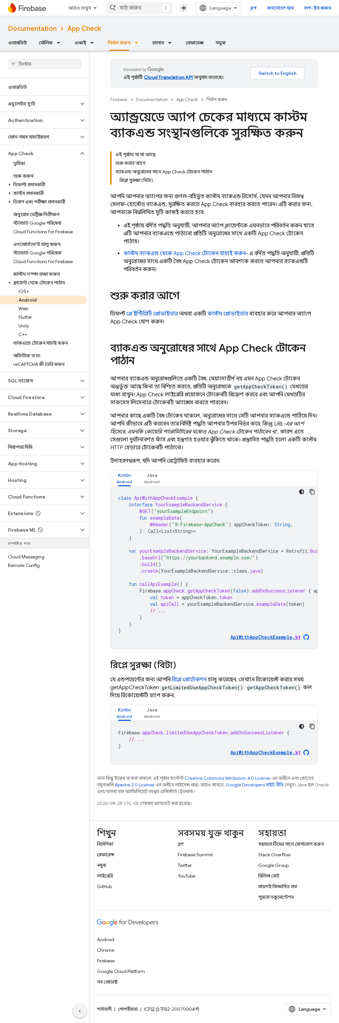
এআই (80, 43)
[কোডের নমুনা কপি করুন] (312, 491)
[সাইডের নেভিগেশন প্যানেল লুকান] (79, 1011)
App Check (84, 29)
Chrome (105, 950)
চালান (158, 43)
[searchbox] (44, 64)
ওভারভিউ (17, 43)
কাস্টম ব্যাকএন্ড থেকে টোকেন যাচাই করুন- (185, 253)
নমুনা (220, 43)
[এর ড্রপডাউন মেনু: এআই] (94, 43)
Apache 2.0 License (134, 785)
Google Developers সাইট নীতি (255, 785)
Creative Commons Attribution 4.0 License (227, 778)
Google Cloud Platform (121, 971)
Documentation (32, 29)
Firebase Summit (195, 855)
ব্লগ (253, 8)
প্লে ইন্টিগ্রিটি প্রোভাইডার (152, 314)
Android (105, 939)
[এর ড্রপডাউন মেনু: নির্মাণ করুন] (138, 43)
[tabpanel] (214, 567)
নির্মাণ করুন (119, 43)
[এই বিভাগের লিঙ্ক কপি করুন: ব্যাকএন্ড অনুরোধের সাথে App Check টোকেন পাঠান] (141, 362)
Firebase (118, 99)
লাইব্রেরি (105, 876)
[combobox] (139, 8)
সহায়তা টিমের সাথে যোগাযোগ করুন (291, 844)
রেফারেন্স (195, 43)
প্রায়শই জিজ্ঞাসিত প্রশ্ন (277, 886)
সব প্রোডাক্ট (107, 982)
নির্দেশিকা (105, 844)
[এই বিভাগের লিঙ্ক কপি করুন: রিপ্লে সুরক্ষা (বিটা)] (182, 666)
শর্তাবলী (104, 1009)
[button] (39, 103)
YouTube (186, 876)
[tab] (124, 478)
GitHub (104, 886)
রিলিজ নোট (268, 876)
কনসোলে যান (280, 8)
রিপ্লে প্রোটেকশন (189, 679)
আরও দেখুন (79, 8)
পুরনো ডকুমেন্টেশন (276, 897)
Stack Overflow (274, 855)
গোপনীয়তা (128, 1009)
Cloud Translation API (168, 77)
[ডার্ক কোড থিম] (301, 491)
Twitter (185, 865)
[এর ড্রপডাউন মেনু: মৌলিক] (61, 43)
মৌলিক (46, 43)
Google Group (273, 865)
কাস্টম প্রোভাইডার (228, 314)
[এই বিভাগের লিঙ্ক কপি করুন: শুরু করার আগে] (186, 297)
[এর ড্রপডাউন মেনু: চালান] (172, 43)
